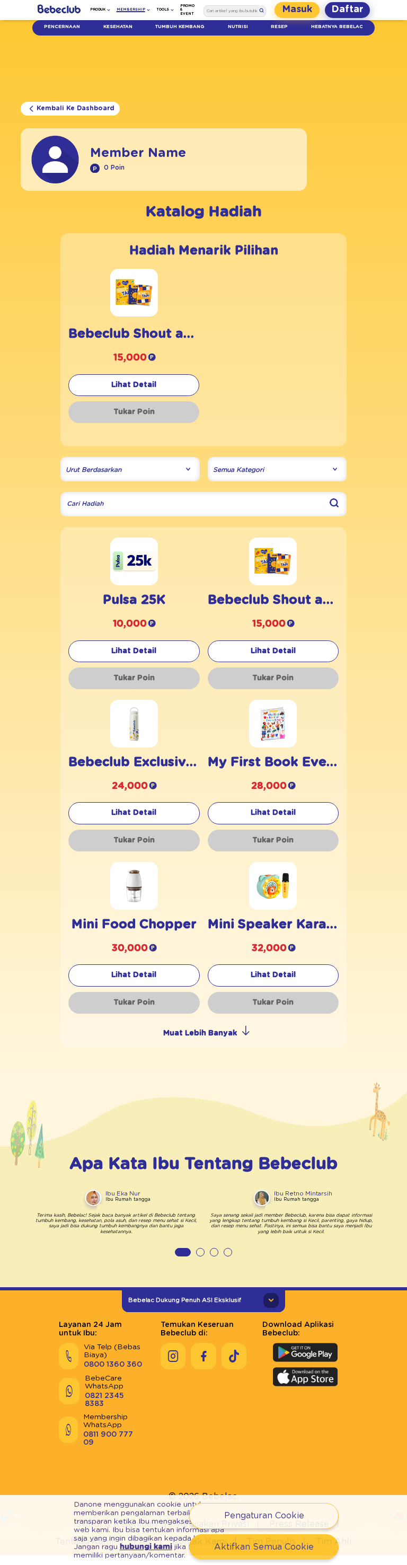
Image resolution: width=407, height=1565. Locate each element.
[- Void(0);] (134, 313)
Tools (162, 9)
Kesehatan (117, 26)
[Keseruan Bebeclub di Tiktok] (234, 1356)
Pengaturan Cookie (264, 1515)
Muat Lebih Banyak (200, 1033)
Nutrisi (238, 26)
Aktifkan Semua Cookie (264, 1547)
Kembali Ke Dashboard (75, 108)
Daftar (347, 9)
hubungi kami (146, 1547)
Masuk (297, 9)
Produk (97, 9)
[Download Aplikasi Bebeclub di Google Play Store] (305, 1352)
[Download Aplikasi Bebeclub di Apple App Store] (305, 1376)
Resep (279, 26)
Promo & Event (187, 9)
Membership (131, 9)
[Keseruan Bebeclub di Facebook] (203, 1356)
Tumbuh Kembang (180, 26)
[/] (59, 10)
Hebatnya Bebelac (337, 26)
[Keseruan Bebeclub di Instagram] (173, 1356)
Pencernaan (62, 26)
